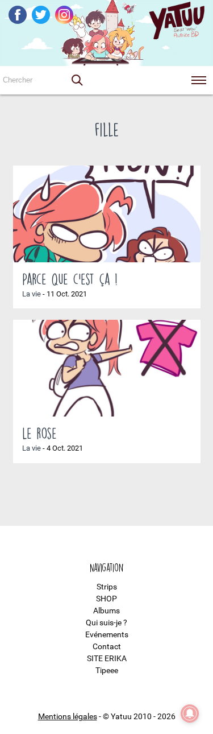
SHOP (106, 598)
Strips (107, 586)
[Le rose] (107, 368)
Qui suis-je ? (106, 622)
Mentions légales (67, 716)
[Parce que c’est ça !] (107, 214)
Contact (107, 646)
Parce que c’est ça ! (70, 279)
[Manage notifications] (190, 713)
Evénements (106, 634)
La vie (31, 294)
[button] (76, 80)
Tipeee (106, 670)
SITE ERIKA (107, 658)
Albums (106, 610)
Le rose (39, 433)
